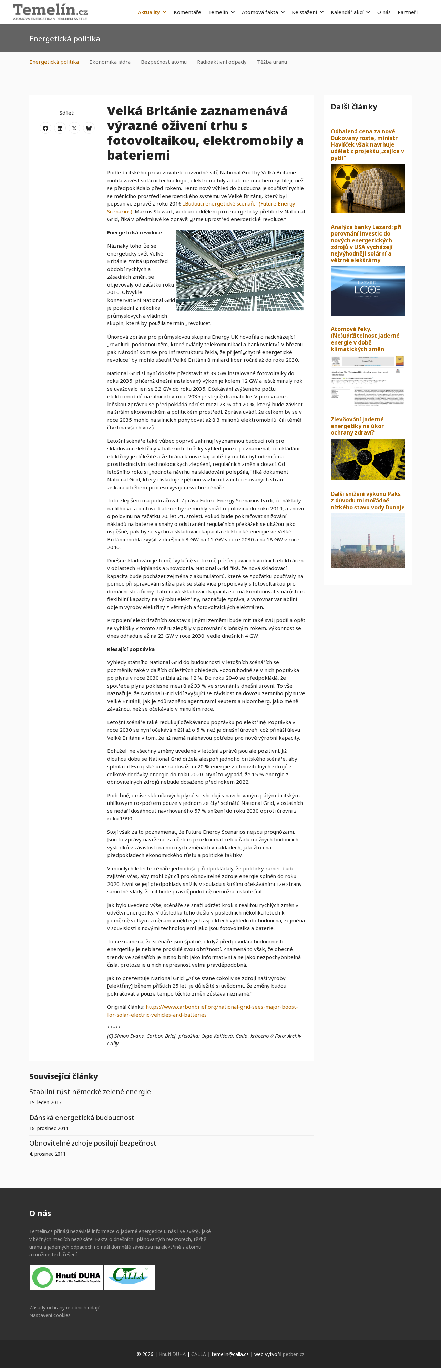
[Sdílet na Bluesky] (89, 128)
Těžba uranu (272, 61)
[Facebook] (45, 128)
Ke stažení (304, 12)
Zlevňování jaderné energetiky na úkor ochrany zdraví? (357, 426)
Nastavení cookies (50, 1315)
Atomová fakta (260, 12)
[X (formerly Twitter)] (74, 128)
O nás (384, 12)
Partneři (408, 12)
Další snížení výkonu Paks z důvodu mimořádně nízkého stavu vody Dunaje (368, 500)
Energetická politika (54, 61)
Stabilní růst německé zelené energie (90, 1091)
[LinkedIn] (60, 128)
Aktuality (149, 12)
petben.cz (294, 1354)
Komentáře (187, 12)
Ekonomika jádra (110, 61)
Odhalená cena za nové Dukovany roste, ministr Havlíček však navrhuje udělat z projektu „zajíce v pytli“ (367, 145)
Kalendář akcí (347, 12)
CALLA (198, 1354)
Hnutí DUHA (172, 1354)
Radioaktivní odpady (222, 61)
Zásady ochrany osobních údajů (65, 1307)
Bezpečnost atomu (164, 61)
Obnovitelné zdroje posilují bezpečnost (93, 1143)
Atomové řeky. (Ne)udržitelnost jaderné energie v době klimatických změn (365, 339)
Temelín (218, 12)
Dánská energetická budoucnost (82, 1117)
